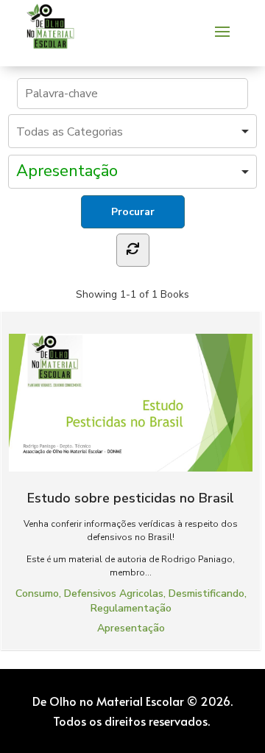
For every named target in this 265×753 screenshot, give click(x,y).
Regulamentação (131, 608)
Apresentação (131, 628)
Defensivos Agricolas (113, 593)
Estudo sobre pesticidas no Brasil (130, 497)
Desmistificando (206, 593)
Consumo (37, 593)
